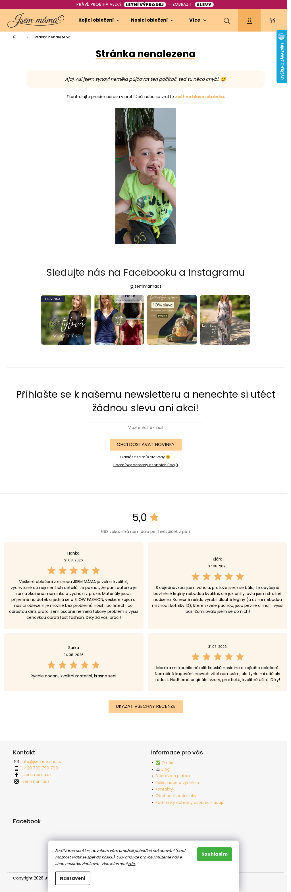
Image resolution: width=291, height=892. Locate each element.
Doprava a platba (172, 776)
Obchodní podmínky (175, 795)
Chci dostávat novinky (145, 444)
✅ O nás (164, 763)
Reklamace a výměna (177, 782)
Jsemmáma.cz (36, 774)
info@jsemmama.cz (42, 761)
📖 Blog (162, 769)
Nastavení (73, 878)
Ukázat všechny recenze (146, 706)
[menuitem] (99, 20)
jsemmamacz (35, 781)
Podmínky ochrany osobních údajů (145, 465)
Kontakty (164, 789)
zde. (132, 863)
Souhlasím (214, 854)
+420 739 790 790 (40, 768)
